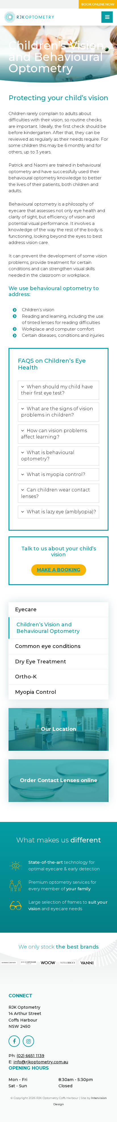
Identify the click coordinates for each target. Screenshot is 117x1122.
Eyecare (26, 609)
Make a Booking (58, 570)
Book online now (97, 4)
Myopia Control (35, 692)
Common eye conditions (47, 646)
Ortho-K (26, 677)
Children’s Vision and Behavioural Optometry (48, 627)
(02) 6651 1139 (30, 1055)
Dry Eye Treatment (40, 662)
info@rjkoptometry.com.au (40, 1061)
